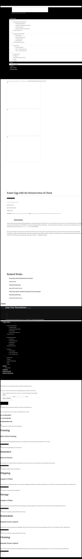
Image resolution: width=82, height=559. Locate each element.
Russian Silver (19, 35)
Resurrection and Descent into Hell (53, 213)
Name (4, 394)
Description (18, 220)
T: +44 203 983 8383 (5, 418)
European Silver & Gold (20, 37)
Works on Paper (17, 54)
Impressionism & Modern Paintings (23, 25)
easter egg (37, 213)
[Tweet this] (2, 303)
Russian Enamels (19, 38)
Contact (12, 65)
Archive (15, 60)
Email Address (7, 398)
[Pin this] (5, 303)
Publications (13, 67)
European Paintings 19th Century (23, 28)
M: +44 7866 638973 (5, 415)
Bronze (15, 59)
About (11, 62)
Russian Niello (19, 40)
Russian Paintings (19, 26)
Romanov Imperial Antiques (19, 57)
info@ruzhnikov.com (6, 421)
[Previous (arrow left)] (0, 556)
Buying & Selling (14, 64)
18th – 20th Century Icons (21, 49)
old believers (42, 213)
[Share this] (1, 303)
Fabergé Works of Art (18, 30)
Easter (33, 213)
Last (27, 396)
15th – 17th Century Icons (21, 50)
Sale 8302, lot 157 (25, 226)
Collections (13, 18)
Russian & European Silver (19, 33)
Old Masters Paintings (20, 23)
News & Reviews (13, 69)
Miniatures (16, 55)
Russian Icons (16, 45)
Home (8, 81)
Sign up (29, 308)
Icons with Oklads (19, 47)
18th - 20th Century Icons (22, 81)
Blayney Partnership (39, 319)
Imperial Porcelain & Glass (19, 42)
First (14, 396)
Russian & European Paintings (20, 21)
